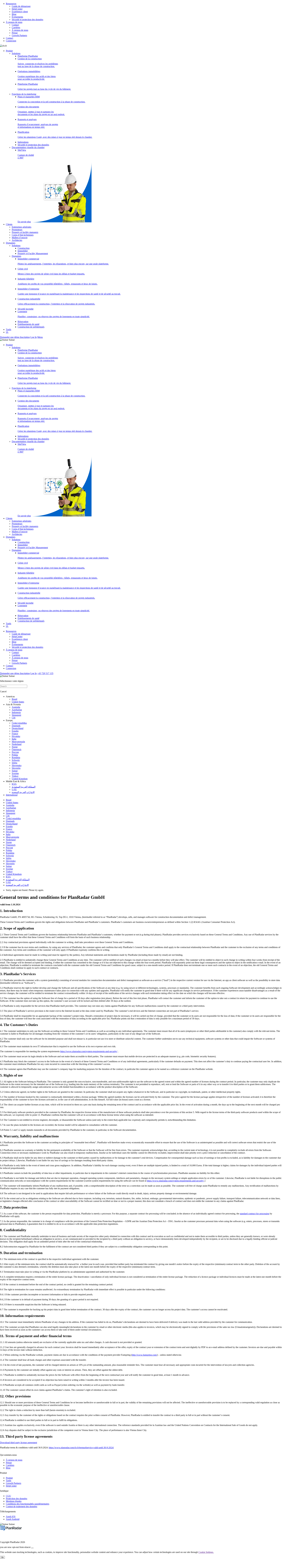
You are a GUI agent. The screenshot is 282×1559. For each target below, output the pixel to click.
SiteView (26, 186)
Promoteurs (17, 229)
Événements (17, 17)
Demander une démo (10, 337)
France (15, 733)
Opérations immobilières (37, 75)
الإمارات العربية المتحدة (23, 792)
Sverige (15, 773)
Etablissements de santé (28, 324)
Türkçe (15, 776)
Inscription (25, 337)
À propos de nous (14, 22)
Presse (15, 33)
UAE (14, 789)
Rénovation (23, 321)
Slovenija (16, 768)
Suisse (15, 770)
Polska (15, 755)
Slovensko (16, 765)
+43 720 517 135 (45, 673)
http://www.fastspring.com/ (144, 1355)
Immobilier (23, 251)
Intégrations (23, 142)
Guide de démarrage (21, 6)
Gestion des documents (41, 110)
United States (18, 702)
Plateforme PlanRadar (28, 56)
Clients (9, 224)
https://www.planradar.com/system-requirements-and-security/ (88, 1051)
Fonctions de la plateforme (24, 94)
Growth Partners (19, 35)
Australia (16, 707)
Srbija (14, 763)
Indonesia (16, 712)
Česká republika (19, 723)
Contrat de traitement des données (21, 1506)
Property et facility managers (25, 232)
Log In (33, 337)
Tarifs (8, 329)
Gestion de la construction (38, 62)
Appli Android (12, 1519)
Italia (14, 739)
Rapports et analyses (38, 123)
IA (7, 332)
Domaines (10, 243)
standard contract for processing (254, 1213)
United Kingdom (19, 778)
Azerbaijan (17, 709)
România (16, 757)
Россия (15, 752)
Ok (2, 1557)
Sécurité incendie (25, 309)
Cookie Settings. (206, 1552)
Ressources (11, 3)
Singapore (16, 715)
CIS (13, 717)
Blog (14, 14)
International (11, 795)
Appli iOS (10, 1516)
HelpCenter (17, 9)
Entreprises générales (21, 227)
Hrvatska (16, 736)
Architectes (17, 240)
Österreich (16, 749)
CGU (8, 1496)
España (15, 731)
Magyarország (18, 741)
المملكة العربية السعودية (23, 787)
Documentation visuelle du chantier (28, 147)
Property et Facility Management (33, 253)
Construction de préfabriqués (31, 327)
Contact (15, 25)
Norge (15, 747)
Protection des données (16, 1498)
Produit (9, 51)
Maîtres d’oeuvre (19, 237)
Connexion (11, 40)
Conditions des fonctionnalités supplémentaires (27, 1504)
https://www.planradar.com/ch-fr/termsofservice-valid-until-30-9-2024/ (81, 1447)
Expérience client (20, 11)
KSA (14, 784)
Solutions (16, 53)
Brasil (14, 699)
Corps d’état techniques (22, 235)
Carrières (16, 27)
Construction (24, 248)
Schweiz (16, 760)
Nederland (16, 744)
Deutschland (17, 728)
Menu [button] (40, 337)
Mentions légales (13, 1501)
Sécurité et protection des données (27, 19)
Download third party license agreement (18, 1442)
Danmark (16, 725)
